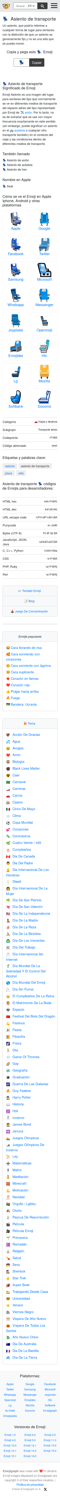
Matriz (14, 1169)
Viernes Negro (20, 1311)
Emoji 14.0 (30, 1451)
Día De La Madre (22, 920)
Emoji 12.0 (10, 1445)
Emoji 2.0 (30, 1435)
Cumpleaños (18, 849)
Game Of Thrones (23, 1056)
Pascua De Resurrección (27, 1217)
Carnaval (16, 781)
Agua (13, 741)
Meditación (17, 1176)
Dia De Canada (20, 856)
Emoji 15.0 (50, 1451)
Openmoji (44, 329)
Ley (12, 1156)
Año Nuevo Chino (22, 1337)
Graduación (18, 1077)
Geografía (17, 1070)
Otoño (14, 1210)
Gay (12, 1063)
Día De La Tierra (21, 1357)
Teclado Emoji (30, 590)
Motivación (17, 1190)
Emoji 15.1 (10, 1456)
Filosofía (15, 1036)
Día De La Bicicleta (23, 933)
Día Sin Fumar (20, 989)
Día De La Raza (21, 926)
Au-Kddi (10, 1410)
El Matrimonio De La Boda (28, 1002)
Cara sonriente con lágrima (28, 665)
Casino (14, 802)
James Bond (18, 1124)
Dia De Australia (21, 1343)
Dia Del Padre (19, 862)
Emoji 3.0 (50, 1435)
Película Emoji (19, 1230)
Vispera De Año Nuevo (26, 1318)
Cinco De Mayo (20, 808)
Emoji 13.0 (50, 1445)
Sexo (13, 1264)
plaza (8, 473)
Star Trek (16, 1277)
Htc (44, 355)
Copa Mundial (19, 822)
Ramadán (16, 1244)
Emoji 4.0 (10, 1440)
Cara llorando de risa (24, 647)
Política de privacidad (30, 1484)
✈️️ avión (26, 112)
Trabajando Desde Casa (27, 1291)
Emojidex (15, 355)
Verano (14, 1305)
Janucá (14, 1131)
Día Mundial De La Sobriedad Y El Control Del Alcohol (26, 971)
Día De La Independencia (28, 913)
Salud (13, 1257)
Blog (30, 601)
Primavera (17, 1237)
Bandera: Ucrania (21, 704)
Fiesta (14, 1029)
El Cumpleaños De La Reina (30, 995)
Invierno (15, 1117)
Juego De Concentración (30, 611)
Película (15, 1223)
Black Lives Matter (23, 768)
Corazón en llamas (22, 678)
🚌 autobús (17, 130)
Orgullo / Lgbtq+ (21, 1203)
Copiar (36, 61)
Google (44, 228)
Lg (16, 380)
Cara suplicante (20, 671)
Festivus (15, 1022)
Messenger (44, 304)
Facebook (16, 253)
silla (21, 473)
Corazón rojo (18, 684)
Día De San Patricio (24, 899)
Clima (13, 815)
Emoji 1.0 (10, 1435)
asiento (10, 466)
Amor (13, 754)
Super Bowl (17, 1284)
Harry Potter (18, 1097)
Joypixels (15, 329)
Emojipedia (10, 1416)
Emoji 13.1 (10, 1451)
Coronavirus (18, 835)
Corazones (17, 829)
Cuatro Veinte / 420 (23, 842)
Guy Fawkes (18, 1090)
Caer (13, 775)
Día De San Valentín (24, 906)
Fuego (13, 697)
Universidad (18, 1298)
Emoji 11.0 (50, 1440)
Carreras (16, 788)
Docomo (44, 406)
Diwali (13, 881)
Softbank (15, 406)
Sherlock (15, 1271)
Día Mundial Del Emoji (25, 982)
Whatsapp (16, 304)
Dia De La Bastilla (22, 1350)
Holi (12, 1110)
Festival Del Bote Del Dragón (30, 1016)
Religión (15, 1250)
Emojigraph (50, 1410)
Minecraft (16, 1183)
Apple (15, 228)
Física (13, 1043)
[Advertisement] (30, 73)
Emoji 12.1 (30, 1445)
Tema (30, 723)
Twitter (44, 253)
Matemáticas (19, 1163)
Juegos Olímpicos (22, 1137)
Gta (12, 1050)
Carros (14, 795)
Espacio (15, 1009)
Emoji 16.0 (30, 1456)
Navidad (15, 1196)
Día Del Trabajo (20, 947)
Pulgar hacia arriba (22, 691)
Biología (15, 761)
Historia (15, 1104)
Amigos (15, 748)
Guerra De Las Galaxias (27, 1083)
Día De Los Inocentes (25, 940)
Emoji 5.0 (30, 1440)
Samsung (15, 279)
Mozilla (44, 380)
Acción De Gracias (23, 734)
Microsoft (44, 279)
